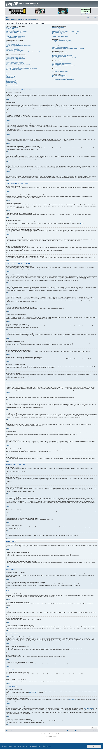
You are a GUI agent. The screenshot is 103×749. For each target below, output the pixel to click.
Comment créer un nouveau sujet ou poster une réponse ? (17, 55)
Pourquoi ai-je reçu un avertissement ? (13, 65)
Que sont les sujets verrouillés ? (12, 83)
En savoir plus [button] (47, 746)
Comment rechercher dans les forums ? (60, 52)
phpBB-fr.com (53, 735)
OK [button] (94, 746)
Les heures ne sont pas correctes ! (13, 44)
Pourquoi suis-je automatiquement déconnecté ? (15, 36)
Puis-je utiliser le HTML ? (11, 76)
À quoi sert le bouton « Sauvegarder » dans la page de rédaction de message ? (21, 68)
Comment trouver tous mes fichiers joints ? (60, 71)
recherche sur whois (88, 708)
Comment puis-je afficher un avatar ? (13, 49)
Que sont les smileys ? (10, 77)
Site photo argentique (63, 14)
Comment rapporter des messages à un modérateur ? (16, 67)
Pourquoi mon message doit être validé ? (14, 69)
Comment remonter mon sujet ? (12, 70)
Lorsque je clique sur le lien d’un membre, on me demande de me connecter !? (23, 51)
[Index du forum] (12, 4)
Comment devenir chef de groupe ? (59, 32)
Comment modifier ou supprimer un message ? (15, 57)
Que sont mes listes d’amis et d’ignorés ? (60, 47)
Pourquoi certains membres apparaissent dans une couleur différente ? (66, 33)
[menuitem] (7, 17)
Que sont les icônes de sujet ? (12, 85)
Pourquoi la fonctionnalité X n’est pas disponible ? (61, 76)
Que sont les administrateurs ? (58, 27)
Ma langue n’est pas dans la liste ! (12, 46)
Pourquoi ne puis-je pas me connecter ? (13, 32)
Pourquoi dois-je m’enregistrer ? (12, 27)
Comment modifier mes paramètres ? (13, 41)
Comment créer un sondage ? (12, 59)
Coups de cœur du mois (85, 14)
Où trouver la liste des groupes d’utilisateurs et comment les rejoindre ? (66, 31)
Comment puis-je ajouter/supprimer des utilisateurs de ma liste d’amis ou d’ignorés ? (68, 48)
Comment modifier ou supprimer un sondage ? (15, 62)
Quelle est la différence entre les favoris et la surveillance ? (63, 62)
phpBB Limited (41, 691)
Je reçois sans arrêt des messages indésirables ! (62, 41)
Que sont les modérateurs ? (57, 28)
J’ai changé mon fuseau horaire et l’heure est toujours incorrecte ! (18, 45)
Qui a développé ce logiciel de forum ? (59, 75)
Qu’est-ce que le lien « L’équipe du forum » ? (61, 36)
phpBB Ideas (72, 699)
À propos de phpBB (33, 692)
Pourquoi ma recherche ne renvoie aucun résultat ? (62, 54)
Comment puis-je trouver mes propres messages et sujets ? (64, 57)
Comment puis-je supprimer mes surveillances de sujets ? (63, 65)
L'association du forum (17, 14)
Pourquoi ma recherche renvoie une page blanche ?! (62, 55)
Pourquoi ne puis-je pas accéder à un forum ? (15, 63)
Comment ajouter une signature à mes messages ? (16, 58)
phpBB (81, 223)
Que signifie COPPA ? (10, 28)
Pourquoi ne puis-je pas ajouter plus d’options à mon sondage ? (18, 60)
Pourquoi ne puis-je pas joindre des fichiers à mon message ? (18, 64)
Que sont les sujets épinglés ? (12, 82)
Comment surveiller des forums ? (58, 64)
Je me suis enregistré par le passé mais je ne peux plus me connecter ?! (20, 33)
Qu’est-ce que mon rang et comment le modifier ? (15, 50)
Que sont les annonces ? (11, 81)
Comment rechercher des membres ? (59, 56)
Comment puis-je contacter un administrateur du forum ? (63, 79)
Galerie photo (40, 14)
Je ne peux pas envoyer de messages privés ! (61, 40)
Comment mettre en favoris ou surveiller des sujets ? (62, 63)
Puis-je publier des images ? (11, 78)
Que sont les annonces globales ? (12, 80)
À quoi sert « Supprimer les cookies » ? (13, 37)
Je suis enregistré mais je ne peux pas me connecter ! (16, 31)
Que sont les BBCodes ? (11, 75)
